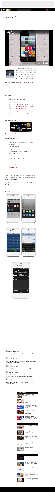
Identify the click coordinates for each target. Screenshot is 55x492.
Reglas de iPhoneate (31, 488)
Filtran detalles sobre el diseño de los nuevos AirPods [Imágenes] (31, 480)
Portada (4, 13)
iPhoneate (6, 10)
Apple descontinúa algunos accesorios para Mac (30, 457)
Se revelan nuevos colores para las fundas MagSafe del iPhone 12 (31, 474)
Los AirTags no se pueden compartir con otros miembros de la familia (31, 463)
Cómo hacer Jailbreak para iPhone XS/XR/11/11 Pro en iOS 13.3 (31, 406)
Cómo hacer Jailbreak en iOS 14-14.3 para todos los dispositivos (31, 396)
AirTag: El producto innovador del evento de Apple (31, 468)
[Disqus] (21, 328)
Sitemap (49, 488)
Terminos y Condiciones (22, 488)
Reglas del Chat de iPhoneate (41, 488)
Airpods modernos (29, 447)
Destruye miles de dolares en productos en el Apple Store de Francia (31, 438)
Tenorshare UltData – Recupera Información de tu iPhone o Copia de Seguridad (31, 417)
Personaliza (9, 13)
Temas (13, 13)
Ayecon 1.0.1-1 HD (13, 167)
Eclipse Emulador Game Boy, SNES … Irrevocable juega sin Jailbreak (31, 401)
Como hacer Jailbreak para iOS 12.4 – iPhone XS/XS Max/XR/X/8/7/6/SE (31, 412)
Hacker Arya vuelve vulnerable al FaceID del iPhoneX (31, 431)
